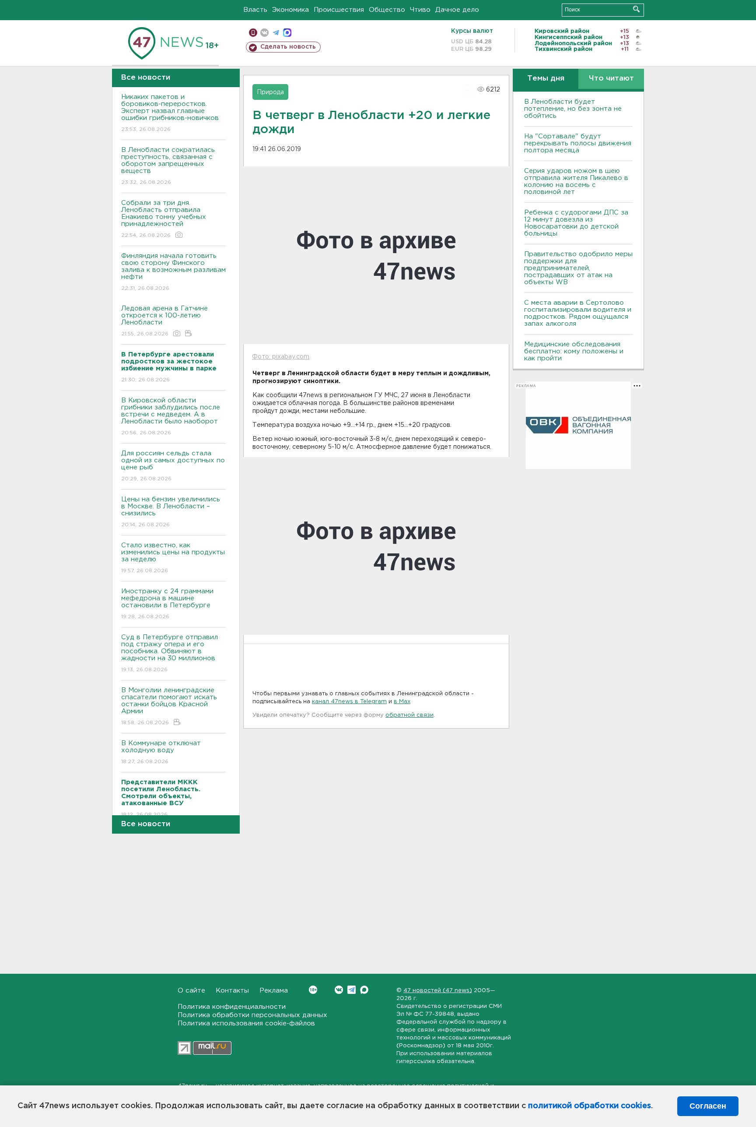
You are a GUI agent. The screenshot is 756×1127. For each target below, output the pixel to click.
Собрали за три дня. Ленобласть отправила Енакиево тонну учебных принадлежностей (163, 219)
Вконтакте (339, 990)
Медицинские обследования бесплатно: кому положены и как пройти (573, 351)
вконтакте (264, 32)
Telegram (351, 990)
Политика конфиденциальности (232, 1007)
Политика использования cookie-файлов (246, 1023)
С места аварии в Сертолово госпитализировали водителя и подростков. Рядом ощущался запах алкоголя (577, 313)
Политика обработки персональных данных (252, 1015)
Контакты (232, 990)
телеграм (276, 32)
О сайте (191, 990)
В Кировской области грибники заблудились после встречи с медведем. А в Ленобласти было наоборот (170, 416)
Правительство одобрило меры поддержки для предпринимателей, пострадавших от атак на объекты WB (578, 268)
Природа (270, 92)
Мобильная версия (253, 32)
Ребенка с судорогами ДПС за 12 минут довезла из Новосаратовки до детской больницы (576, 223)
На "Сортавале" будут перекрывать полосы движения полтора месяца (577, 143)
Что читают (611, 78)
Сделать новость (288, 46)
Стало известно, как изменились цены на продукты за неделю (173, 557)
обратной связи (409, 715)
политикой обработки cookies (589, 1105)
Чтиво (420, 10)
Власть (255, 10)
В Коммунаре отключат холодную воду (161, 752)
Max (364, 990)
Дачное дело (457, 10)
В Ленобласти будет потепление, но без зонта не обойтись (573, 109)
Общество (387, 10)
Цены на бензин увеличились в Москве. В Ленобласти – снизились (170, 512)
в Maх (402, 701)
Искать (636, 9)
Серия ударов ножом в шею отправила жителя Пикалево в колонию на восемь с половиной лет (576, 181)
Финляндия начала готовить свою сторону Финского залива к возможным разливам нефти (173, 272)
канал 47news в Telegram (349, 701)
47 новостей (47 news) (437, 990)
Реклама (273, 990)
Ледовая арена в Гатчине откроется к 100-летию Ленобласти (164, 321)
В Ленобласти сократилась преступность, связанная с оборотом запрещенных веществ (168, 166)
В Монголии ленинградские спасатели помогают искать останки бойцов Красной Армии (169, 706)
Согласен (708, 1106)
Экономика (290, 10)
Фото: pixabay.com (280, 356)
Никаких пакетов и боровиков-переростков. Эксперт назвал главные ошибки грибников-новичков (170, 113)
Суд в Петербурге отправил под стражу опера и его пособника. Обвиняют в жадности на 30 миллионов (169, 653)
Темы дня (545, 78)
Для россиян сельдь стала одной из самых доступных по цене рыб (173, 466)
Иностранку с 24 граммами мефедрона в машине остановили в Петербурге (167, 603)
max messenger (287, 32)
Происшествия (339, 10)
